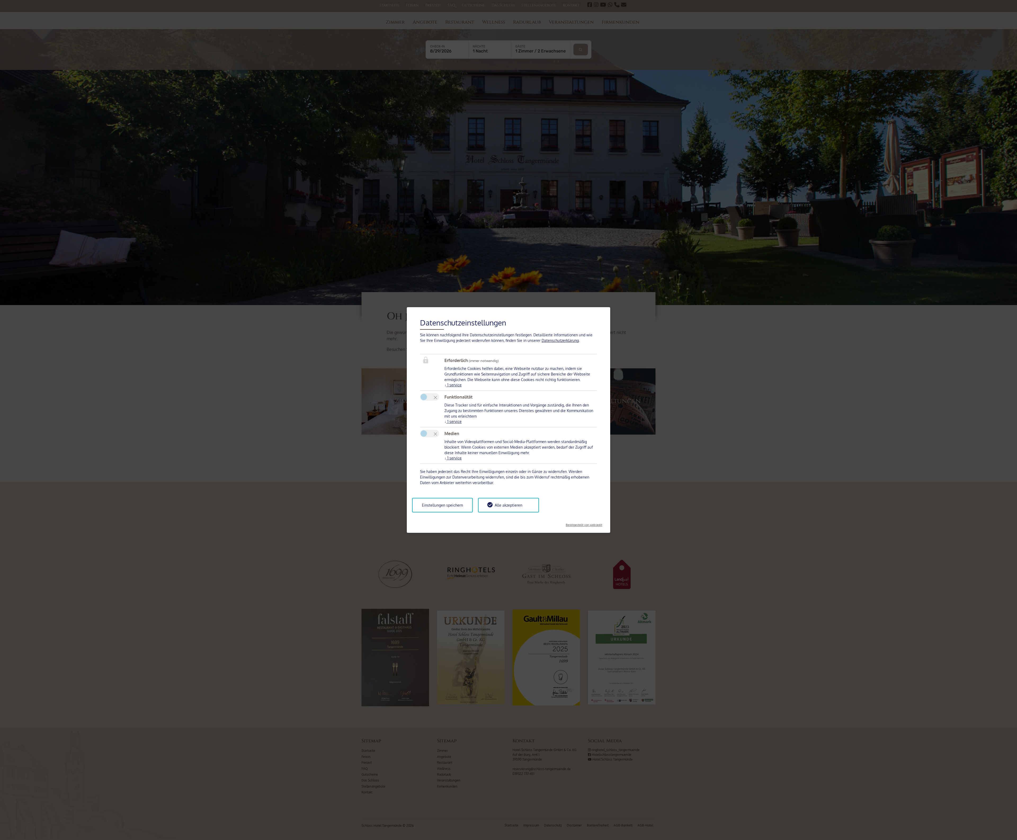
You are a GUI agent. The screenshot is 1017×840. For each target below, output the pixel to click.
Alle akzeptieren (508, 505)
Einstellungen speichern (442, 505)
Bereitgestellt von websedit (584, 523)
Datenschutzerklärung (560, 340)
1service (453, 385)
